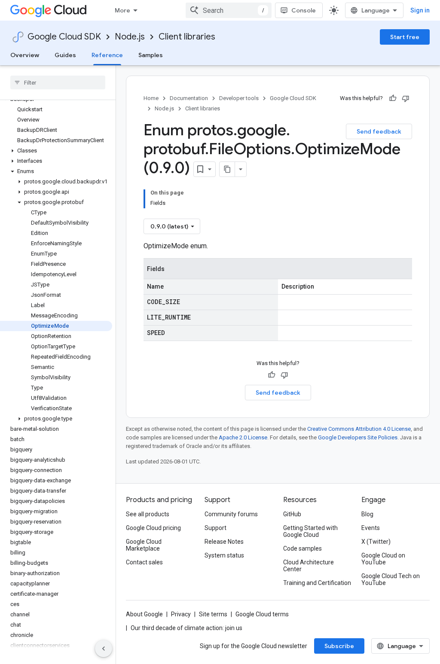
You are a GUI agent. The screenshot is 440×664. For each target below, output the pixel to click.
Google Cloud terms (262, 614)
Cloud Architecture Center (308, 566)
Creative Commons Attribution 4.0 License (359, 429)
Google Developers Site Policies (357, 437)
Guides (65, 55)
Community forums (231, 514)
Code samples (302, 548)
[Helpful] (392, 98)
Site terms (213, 614)
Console (303, 10)
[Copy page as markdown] (227, 169)
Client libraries (187, 36)
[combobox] (229, 10)
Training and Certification (317, 582)
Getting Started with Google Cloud (310, 531)
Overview (24, 55)
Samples (150, 55)
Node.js (130, 36)
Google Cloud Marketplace (144, 545)
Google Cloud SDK (64, 36)
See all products (147, 514)
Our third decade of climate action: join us (186, 627)
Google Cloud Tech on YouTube (390, 579)
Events (370, 527)
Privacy (181, 614)
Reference (107, 55)
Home (151, 98)
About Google (144, 614)
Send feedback (379, 131)
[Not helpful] (405, 98)
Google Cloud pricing (153, 527)
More (122, 10)
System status (224, 555)
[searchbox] (57, 82)
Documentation (189, 98)
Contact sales (144, 562)
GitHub (292, 514)
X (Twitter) (376, 541)
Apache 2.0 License (243, 437)
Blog (367, 514)
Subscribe (339, 646)
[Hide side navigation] (103, 648)
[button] (56, 151)
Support (215, 527)
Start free (404, 37)
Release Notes (224, 541)
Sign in (420, 10)
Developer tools (239, 98)
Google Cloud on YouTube (383, 559)
